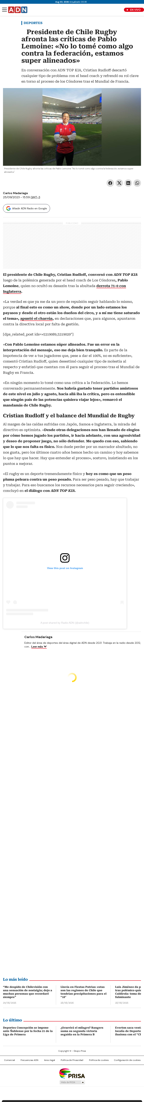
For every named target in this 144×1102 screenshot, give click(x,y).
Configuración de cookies (127, 1060)
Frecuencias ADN (29, 1060)
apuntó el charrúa (36, 318)
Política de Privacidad (72, 1060)
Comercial (9, 1060)
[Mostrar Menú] (4, 9)
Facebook (110, 183)
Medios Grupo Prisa (72, 1082)
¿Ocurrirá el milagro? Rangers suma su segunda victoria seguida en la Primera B (82, 1031)
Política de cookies (99, 1060)
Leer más (37, 646)
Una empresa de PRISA (72, 1073)
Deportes (33, 23)
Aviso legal (49, 1060)
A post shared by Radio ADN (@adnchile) (64, 622)
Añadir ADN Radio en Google (29, 208)
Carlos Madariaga (15, 193)
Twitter (119, 183)
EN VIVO (135, 9)
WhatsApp (137, 183)
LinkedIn (128, 183)
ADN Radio (18, 9)
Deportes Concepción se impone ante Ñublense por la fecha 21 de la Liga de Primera (28, 1031)
